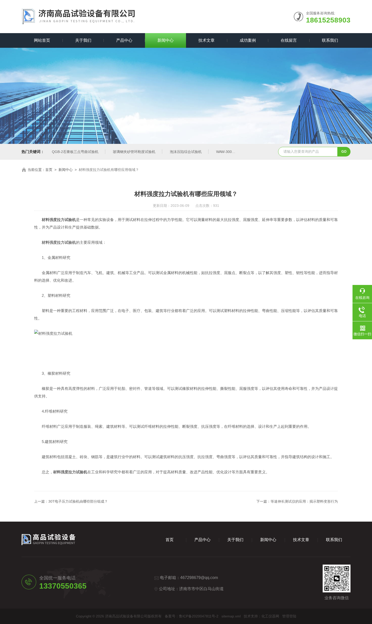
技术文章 (206, 40)
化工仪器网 (270, 616)
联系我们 (330, 40)
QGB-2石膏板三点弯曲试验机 (75, 152)
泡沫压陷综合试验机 (186, 152)
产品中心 (124, 40)
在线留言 (289, 40)
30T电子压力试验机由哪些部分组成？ (78, 501)
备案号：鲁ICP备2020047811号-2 (191, 616)
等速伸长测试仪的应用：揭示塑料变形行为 (304, 501)
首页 (48, 170)
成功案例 (248, 40)
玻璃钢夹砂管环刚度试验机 (134, 152)
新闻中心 (165, 40)
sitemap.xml (231, 616)
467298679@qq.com (199, 577)
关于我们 (83, 40)
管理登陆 (289, 616)
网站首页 (42, 40)
